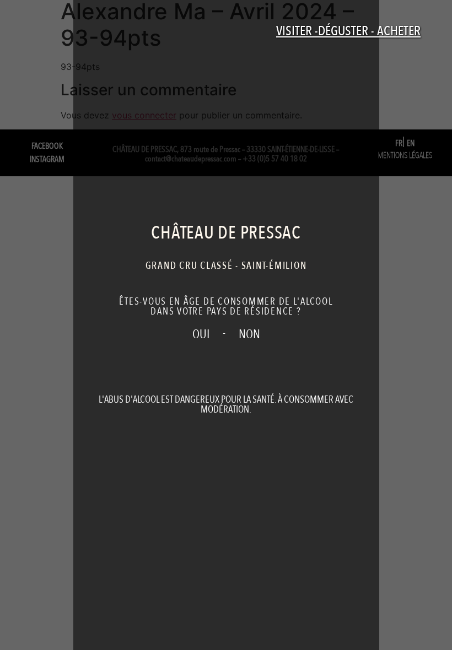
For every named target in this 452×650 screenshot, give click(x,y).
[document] (226, 325)
